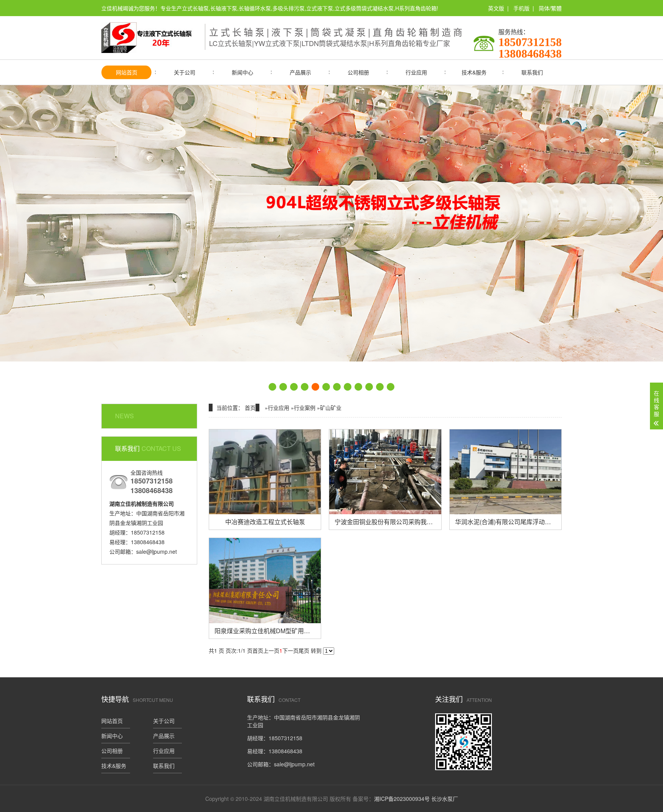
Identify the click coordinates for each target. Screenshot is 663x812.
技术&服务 (474, 72)
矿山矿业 (330, 407)
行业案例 (304, 407)
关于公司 (184, 72)
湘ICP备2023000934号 (402, 798)
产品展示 (300, 72)
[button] (272, 387)
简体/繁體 (550, 8)
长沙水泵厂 (444, 798)
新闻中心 (242, 72)
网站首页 (126, 72)
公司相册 (358, 72)
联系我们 (532, 72)
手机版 (521, 8)
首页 (250, 407)
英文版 (496, 8)
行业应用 (416, 72)
